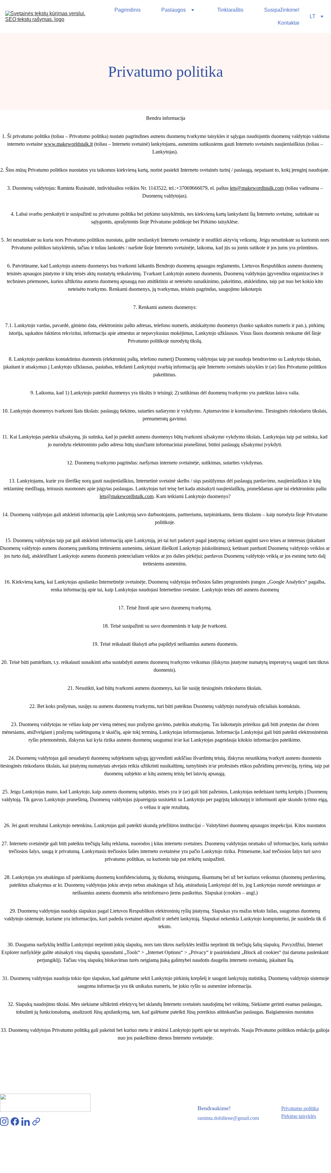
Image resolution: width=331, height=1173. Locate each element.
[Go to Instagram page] (4, 1121)
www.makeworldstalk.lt (68, 144)
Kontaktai (288, 23)
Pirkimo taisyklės (298, 1116)
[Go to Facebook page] (15, 1121)
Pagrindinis (127, 10)
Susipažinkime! (281, 10)
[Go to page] (36, 1121)
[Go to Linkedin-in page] (25, 1121)
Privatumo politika (300, 1108)
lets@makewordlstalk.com (257, 188)
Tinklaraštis (230, 10)
